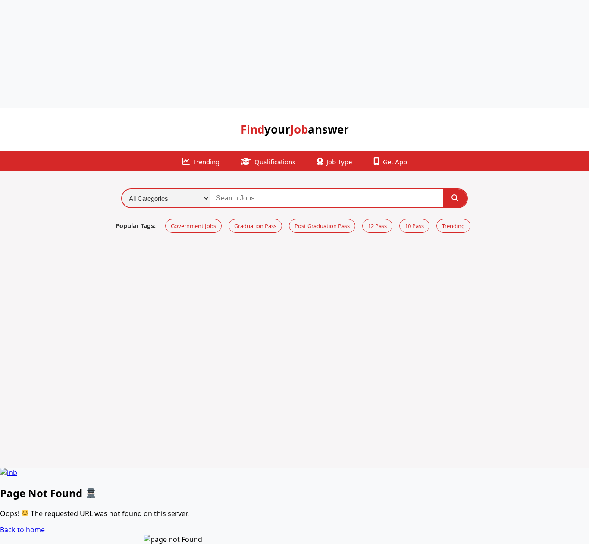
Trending (206, 161)
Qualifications (274, 161)
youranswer (295, 129)
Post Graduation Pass (322, 226)
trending (453, 226)
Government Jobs (193, 226)
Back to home (22, 530)
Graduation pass (255, 226)
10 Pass (414, 226)
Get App (395, 161)
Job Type (339, 161)
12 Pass (377, 226)
